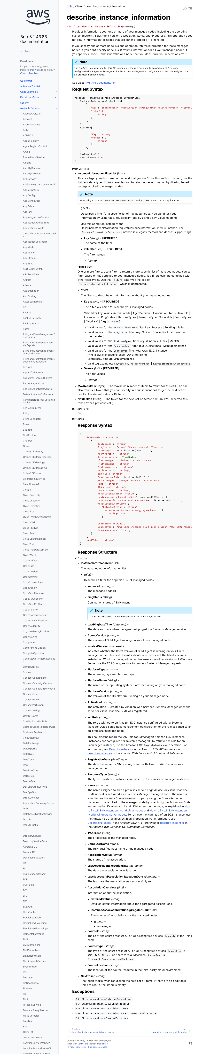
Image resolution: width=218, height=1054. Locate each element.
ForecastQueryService (35, 1010)
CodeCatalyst (30, 571)
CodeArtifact (30, 560)
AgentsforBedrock (33, 372)
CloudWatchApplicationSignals (39, 235)
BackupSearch (31, 323)
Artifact (27, 279)
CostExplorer (30, 435)
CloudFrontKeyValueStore (37, 516)
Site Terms (81, 1047)
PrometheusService (34, 157)
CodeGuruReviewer (33, 593)
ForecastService (32, 1004)
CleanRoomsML (31, 484)
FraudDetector (31, 1015)
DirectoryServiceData (35, 841)
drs (25, 830)
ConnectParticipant (33, 704)
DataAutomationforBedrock (38, 394)
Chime (26, 446)
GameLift (28, 1031)
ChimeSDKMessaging (35, 467)
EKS (25, 901)
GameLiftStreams (32, 1037)
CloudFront (29, 511)
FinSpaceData (31, 982)
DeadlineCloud (31, 770)
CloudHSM (29, 522)
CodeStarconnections (35, 615)
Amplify (27, 162)
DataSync (28, 754)
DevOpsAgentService (35, 786)
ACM (25, 129)
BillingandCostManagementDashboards (39, 335)
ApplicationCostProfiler (35, 241)
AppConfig (29, 195)
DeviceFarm (29, 781)
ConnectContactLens (34, 677)
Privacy (70, 1047)
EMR (25, 939)
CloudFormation (31, 506)
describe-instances (100, 753)
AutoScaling (29, 296)
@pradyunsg (95, 1043)
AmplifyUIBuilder (32, 173)
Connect (27, 672)
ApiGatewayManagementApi (39, 184)
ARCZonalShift (31, 274)
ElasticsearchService (34, 961)
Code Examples (29, 91)
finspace (28, 977)
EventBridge (30, 966)
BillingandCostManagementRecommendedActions (39, 360)
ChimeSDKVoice (32, 473)
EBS (25, 863)
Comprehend (30, 642)
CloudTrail (28, 544)
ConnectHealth (31, 699)
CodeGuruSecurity (33, 598)
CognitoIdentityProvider (36, 631)
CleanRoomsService (34, 478)
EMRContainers (31, 944)
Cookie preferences (97, 1047)
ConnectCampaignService (37, 683)
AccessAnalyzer (32, 113)
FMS (25, 999)
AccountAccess (31, 124)
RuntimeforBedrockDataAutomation (39, 401)
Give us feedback (30, 73)
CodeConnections (33, 582)
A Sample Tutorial (30, 86)
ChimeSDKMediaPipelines (37, 456)
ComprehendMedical (34, 647)
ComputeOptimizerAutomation (39, 660)
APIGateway (30, 178)
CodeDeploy (30, 587)
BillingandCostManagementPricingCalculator (39, 352)
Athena (27, 285)
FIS (25, 993)
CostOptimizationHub (35, 721)
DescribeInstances (121, 749)
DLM (25, 808)
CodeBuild (28, 565)
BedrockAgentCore (33, 383)
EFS (25, 895)
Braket (26, 424)
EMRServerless (31, 950)
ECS (25, 890)
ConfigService (31, 666)
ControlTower (30, 715)
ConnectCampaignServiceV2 (39, 688)
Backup (27, 312)
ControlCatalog (31, 710)
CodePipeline (30, 609)
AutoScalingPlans (32, 301)
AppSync (28, 263)
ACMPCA (28, 135)
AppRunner (29, 252)
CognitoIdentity (31, 625)
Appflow (27, 211)
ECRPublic (28, 884)
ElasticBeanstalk (32, 917)
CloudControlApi (32, 495)
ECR (25, 879)
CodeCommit (30, 576)
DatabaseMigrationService (37, 813)
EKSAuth (28, 906)
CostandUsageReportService (39, 726)
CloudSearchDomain (34, 538)
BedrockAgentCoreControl (37, 388)
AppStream (29, 258)
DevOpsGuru (30, 792)
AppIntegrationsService (36, 217)
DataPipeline (30, 748)
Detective (28, 775)
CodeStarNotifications (35, 620)
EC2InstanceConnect (34, 873)
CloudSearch (30, 533)
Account (27, 119)
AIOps (26, 151)
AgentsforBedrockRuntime (37, 377)
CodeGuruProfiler (32, 604)
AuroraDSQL (30, 846)
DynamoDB (29, 852)
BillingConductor (32, 418)
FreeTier (27, 1021)
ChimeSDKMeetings (34, 462)
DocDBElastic (30, 824)
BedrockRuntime (32, 407)
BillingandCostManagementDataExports (39, 344)
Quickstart (26, 80)
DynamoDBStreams (34, 857)
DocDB (27, 819)
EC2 (25, 868)
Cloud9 (27, 489)
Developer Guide (29, 97)
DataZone (28, 759)
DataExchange (31, 743)
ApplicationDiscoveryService (39, 803)
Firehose (27, 988)
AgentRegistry (31, 140)
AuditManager (31, 290)
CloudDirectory (31, 500)
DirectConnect (31, 797)
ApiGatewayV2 (31, 189)
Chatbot (27, 440)
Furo (105, 1043)
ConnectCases (31, 694)
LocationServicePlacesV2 (37, 1048)
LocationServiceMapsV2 (36, 1042)
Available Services (30, 108)
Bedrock (27, 367)
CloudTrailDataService (35, 549)
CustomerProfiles (32, 732)
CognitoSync (30, 636)
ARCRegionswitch (33, 268)
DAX (25, 764)
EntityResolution (32, 955)
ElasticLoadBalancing (35, 922)
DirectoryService (32, 835)
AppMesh (28, 247)
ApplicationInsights (33, 228)
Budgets (27, 429)
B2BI (25, 307)
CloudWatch (29, 555)
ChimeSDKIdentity (33, 451)
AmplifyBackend (32, 168)
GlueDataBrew (31, 737)
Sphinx (80, 1043)
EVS (25, 972)
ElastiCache (29, 912)
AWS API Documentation (100, 82)
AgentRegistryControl (35, 146)
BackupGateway (32, 317)
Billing (26, 413)
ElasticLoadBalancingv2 (36, 928)
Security (24, 102)
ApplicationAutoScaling (36, 222)
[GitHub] (190, 1044)
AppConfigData (31, 200)
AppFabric (29, 206)
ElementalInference (33, 933)
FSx (25, 1026)
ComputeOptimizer (33, 653)
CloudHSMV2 (30, 527)
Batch (26, 328)
